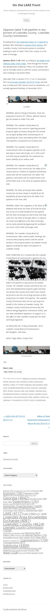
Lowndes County (27, 394)
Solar (41, 537)
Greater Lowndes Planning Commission (18, 504)
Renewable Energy (13, 537)
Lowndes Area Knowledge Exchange (25, 518)
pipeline (36, 397)
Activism (8, 491)
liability (31, 391)
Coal (26, 491)
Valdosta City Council (15, 550)
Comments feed (9, 591)
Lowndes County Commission (31, 381)
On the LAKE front (26, 5)
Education (42, 378)
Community (36, 491)
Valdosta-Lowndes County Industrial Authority (22, 548)
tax (47, 397)
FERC (5, 391)
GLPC (7, 502)
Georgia (12, 381)
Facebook (7, 459)
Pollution (20, 535)
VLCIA (33, 550)
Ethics (32, 495)
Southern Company (11, 540)
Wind (22, 553)
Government (26, 501)
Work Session (34, 553)
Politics (9, 535)
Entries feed (8, 587)
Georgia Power (38, 499)
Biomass (18, 491)
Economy (33, 378)
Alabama (26, 378)
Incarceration (10, 510)
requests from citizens (33, 45)
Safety (12, 384)
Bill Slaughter (38, 384)
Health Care (18, 508)
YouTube (14, 459)
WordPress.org (9, 594)
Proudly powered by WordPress (14, 609)
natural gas (8, 533)
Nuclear (20, 533)
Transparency (34, 540)
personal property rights (22, 397)
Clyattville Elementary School (19, 388)
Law (17, 381)
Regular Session (36, 535)
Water (10, 552)
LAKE (22, 391)
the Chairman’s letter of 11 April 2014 (32, 42)
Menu (27, 20)
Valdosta (6, 400)
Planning (32, 533)
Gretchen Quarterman (22, 506)
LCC (41, 513)
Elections (8, 495)
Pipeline (6, 384)
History (30, 508)
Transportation (14, 542)
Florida (5, 381)
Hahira (7, 508)
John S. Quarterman (38, 400)
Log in (5, 584)
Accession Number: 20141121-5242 (25, 82)
